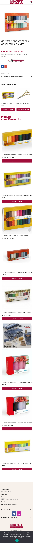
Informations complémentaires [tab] (12, 76)
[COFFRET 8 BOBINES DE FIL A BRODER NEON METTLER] (17, 446)
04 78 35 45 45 (6, 492)
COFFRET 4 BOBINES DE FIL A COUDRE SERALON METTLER (17, 382)
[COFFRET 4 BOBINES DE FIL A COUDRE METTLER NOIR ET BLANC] (17, 405)
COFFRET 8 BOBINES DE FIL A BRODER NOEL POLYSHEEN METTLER (17, 313)
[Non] (31, 537)
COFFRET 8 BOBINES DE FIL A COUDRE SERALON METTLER (17, 272)
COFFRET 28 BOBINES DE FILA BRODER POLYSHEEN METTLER (8, 103)
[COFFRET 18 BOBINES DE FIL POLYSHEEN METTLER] (17, 218)
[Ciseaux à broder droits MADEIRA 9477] (23, 95)
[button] (30, 2)
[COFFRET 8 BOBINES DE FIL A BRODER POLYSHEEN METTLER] (17, 137)
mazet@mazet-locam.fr (9, 504)
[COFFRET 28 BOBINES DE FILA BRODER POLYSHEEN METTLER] (8, 95)
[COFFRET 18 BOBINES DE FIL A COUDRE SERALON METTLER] (2, 66)
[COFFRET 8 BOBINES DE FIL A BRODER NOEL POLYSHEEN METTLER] (17, 295)
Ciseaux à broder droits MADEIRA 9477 (23, 103)
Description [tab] (5, 73)
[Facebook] (14, 513)
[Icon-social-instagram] (19, 513)
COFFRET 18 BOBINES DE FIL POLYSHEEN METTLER (15, 236)
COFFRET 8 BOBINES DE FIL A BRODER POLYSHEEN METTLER (17, 155)
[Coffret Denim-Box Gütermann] (17, 335)
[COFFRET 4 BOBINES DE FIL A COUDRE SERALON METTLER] (17, 365)
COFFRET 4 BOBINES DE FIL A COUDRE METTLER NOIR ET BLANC (17, 423)
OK (17, 540)
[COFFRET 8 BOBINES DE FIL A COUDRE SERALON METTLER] (17, 254)
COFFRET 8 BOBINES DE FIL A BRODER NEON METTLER (16, 463)
